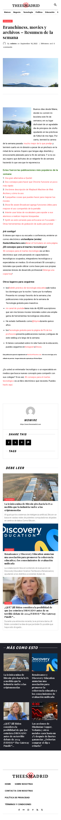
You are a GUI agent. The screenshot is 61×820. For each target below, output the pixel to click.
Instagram (29, 347)
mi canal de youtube (15, 308)
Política (8, 603)
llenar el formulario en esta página (41, 243)
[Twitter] (15, 442)
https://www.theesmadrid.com (30, 424)
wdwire (13, 44)
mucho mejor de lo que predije (38, 143)
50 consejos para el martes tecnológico (21, 251)
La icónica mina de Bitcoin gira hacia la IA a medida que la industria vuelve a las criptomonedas (28, 507)
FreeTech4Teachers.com (34, 354)
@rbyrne (36, 321)
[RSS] (37, 810)
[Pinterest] (22, 442)
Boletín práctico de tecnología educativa (27, 288)
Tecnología (9, 500)
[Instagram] (28, 810)
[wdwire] (5, 43)
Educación (8, 21)
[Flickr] (23, 810)
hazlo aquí (7, 384)
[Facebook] (8, 442)
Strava (38, 347)
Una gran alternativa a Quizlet (18, 178)
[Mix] (28, 442)
